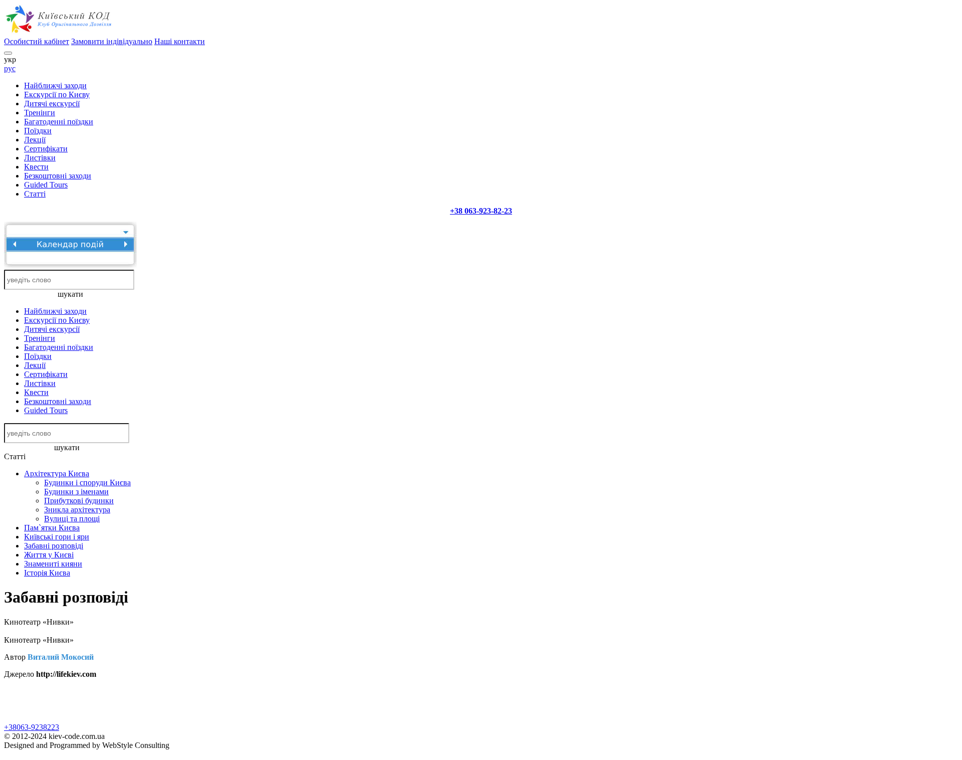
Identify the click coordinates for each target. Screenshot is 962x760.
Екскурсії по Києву (57, 94)
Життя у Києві (49, 554)
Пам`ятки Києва (52, 527)
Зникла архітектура (77, 509)
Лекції (35, 139)
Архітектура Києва (56, 473)
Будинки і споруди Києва (87, 482)
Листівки (40, 157)
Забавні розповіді (53, 545)
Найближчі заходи (55, 85)
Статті (35, 193)
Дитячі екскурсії (52, 103)
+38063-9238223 (31, 727)
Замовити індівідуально (111, 41)
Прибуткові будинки (79, 500)
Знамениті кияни (53, 563)
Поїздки (38, 130)
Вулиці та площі (72, 518)
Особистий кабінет (36, 41)
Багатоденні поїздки (58, 121)
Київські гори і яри (56, 536)
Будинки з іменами (76, 491)
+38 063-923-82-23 (481, 211)
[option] (123, 691)
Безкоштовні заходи (57, 175)
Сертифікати (46, 148)
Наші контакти (179, 41)
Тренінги (39, 112)
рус (10, 68)
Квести (36, 166)
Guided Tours (46, 184)
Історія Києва (47, 572)
